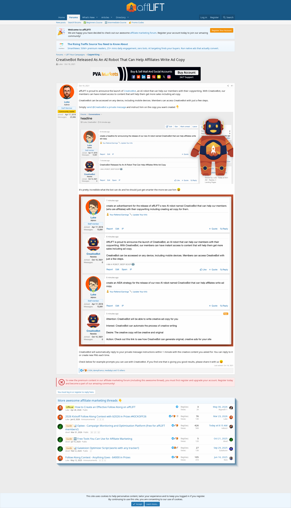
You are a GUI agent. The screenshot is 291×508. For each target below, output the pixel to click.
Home (61, 17)
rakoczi (224, 428)
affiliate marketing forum (143, 32)
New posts (61, 22)
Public (85, 410)
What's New (88, 17)
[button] (97, 17)
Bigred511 (223, 409)
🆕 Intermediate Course (115, 22)
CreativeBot (130, 90)
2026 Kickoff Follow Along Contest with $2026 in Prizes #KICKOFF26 (105, 416)
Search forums (74, 22)
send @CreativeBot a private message (106, 107)
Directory (121, 17)
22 (99, 432)
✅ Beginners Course (93, 22)
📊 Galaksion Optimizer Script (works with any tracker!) (106, 448)
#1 (232, 85)
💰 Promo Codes (136, 22)
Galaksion (223, 450)
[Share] (228, 86)
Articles (105, 17)
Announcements (88, 419)
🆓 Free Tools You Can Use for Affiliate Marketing (103, 438)
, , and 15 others (106, 370)
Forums (73, 17)
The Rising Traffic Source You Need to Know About (98, 44)
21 (95, 432)
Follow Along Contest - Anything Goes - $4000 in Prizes (97, 457)
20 (92, 432)
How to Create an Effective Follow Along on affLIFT (105, 407)
